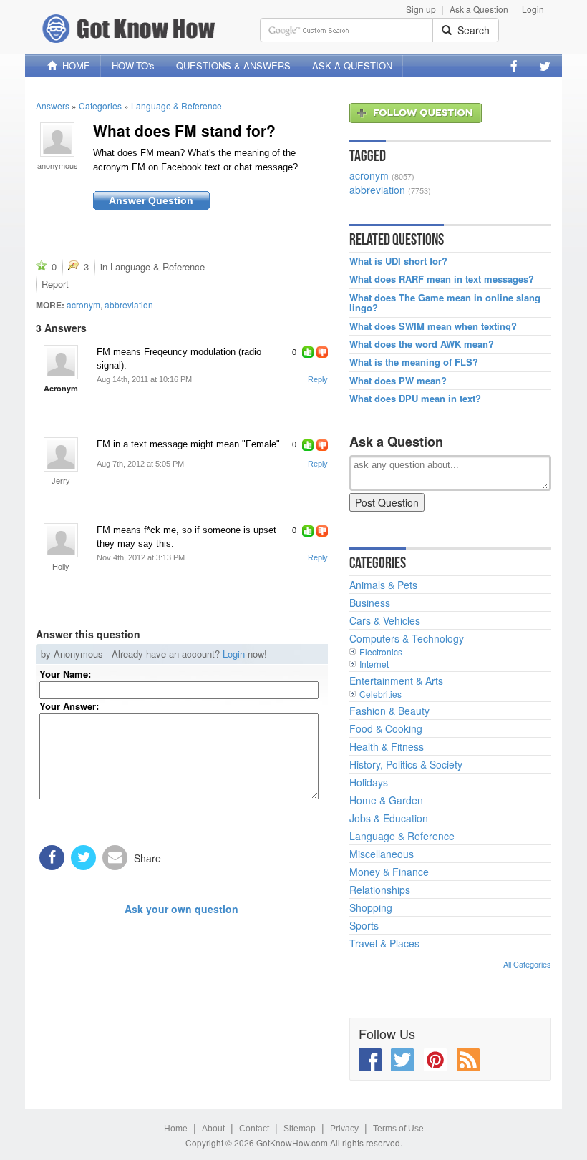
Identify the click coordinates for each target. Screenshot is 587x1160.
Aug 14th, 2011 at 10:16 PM (144, 379)
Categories (100, 105)
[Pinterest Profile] (435, 1059)
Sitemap (299, 1129)
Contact (254, 1129)
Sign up (421, 9)
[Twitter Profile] (544, 66)
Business (369, 602)
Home (176, 1129)
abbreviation (129, 304)
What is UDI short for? (398, 261)
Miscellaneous (381, 854)
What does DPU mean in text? (415, 399)
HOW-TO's (133, 65)
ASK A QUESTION (352, 65)
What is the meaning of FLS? (413, 362)
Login (533, 9)
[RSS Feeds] (468, 1059)
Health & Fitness (386, 746)
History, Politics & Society (405, 764)
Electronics (380, 651)
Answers (52, 105)
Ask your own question (181, 909)
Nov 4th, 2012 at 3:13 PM (141, 557)
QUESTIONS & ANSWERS (233, 65)
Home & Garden (386, 800)
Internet (374, 664)
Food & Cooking (385, 728)
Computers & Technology (406, 638)
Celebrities (380, 694)
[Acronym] (61, 362)
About (213, 1129)
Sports (364, 925)
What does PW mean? (398, 381)
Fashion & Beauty (389, 710)
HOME (73, 65)
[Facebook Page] (514, 66)
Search (471, 30)
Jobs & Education (388, 818)
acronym (83, 304)
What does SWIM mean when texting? (433, 326)
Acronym (61, 388)
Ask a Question (479, 9)
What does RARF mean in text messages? (441, 279)
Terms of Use (398, 1129)
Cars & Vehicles (384, 620)
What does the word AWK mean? (421, 344)
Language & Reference (176, 105)
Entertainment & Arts (396, 680)
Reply (318, 379)
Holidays (368, 782)
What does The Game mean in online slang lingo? (444, 303)
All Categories (527, 964)
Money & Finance (389, 871)
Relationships (379, 889)
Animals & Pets (383, 584)
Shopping (370, 907)
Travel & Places (384, 943)
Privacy (344, 1129)
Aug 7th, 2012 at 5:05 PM (140, 463)
